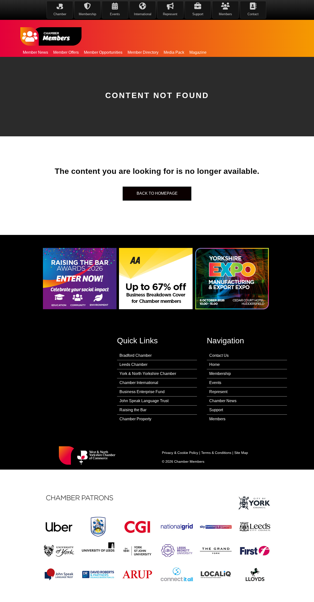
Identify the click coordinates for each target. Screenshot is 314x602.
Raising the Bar (132, 410)
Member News (35, 52)
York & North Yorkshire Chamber (147, 373)
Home (214, 364)
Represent (218, 392)
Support (216, 410)
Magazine (198, 52)
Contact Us (219, 355)
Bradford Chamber (135, 355)
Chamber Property (135, 419)
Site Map (241, 453)
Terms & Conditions (216, 453)
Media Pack (174, 52)
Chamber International (138, 383)
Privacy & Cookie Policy (180, 453)
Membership (220, 373)
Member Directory (143, 52)
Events (215, 383)
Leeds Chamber (133, 364)
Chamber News (222, 401)
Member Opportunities (103, 52)
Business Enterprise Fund (142, 392)
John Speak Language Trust (144, 401)
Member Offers (66, 52)
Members (217, 419)
